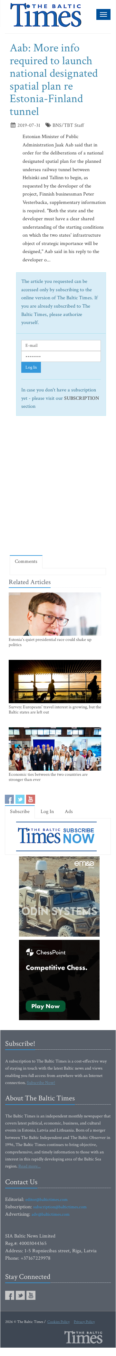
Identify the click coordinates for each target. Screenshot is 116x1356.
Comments (26, 561)
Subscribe (20, 811)
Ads (69, 811)
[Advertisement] (58, 488)
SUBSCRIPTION (81, 398)
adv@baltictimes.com (51, 1214)
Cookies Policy (58, 1321)
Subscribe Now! (41, 1083)
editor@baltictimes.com (46, 1200)
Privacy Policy (84, 1321)
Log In (31, 367)
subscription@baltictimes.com (60, 1207)
